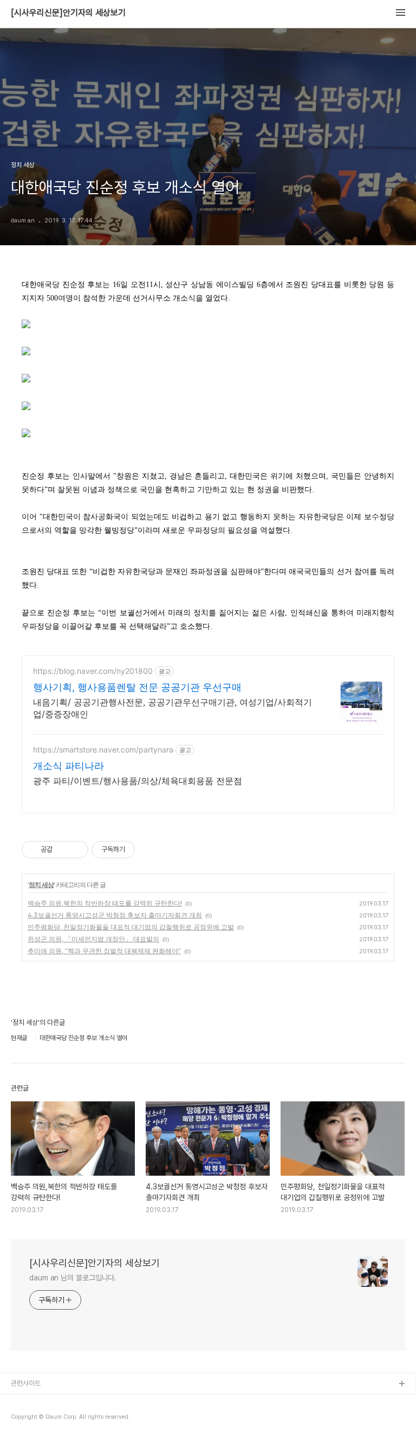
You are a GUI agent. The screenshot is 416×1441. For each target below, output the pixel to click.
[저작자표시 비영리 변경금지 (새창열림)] (149, 849)
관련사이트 (26, 1383)
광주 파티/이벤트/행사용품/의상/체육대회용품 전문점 (137, 780)
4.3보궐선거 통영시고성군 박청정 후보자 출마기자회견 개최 (115, 915)
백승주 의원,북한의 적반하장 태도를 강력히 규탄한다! (105, 903)
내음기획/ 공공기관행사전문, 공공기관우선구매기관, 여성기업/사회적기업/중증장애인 (172, 708)
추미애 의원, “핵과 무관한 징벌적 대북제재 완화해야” (104, 951)
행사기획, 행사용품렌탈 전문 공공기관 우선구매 (137, 687)
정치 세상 (41, 885)
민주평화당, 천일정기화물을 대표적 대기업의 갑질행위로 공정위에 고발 (131, 927)
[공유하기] (62, 849)
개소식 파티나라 (68, 765)
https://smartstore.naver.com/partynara (103, 749)
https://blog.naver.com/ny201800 (93, 670)
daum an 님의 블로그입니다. (72, 1277)
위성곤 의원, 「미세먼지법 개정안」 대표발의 (93, 939)
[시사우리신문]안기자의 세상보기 (68, 13)
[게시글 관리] (76, 849)
